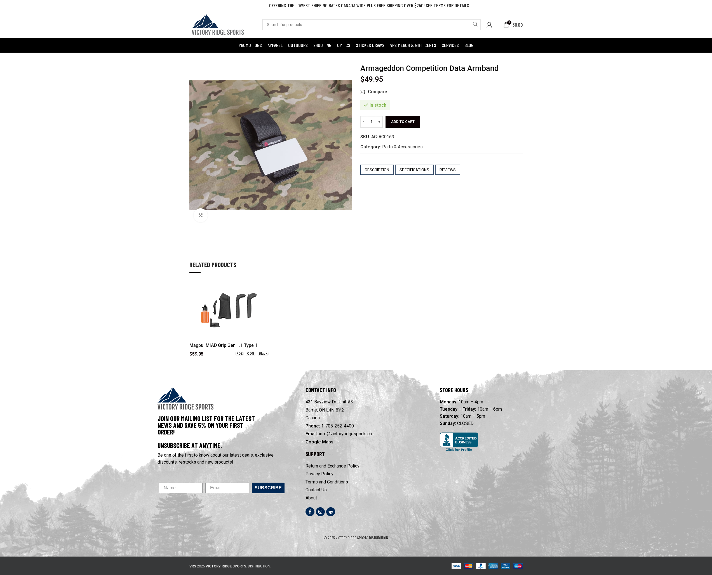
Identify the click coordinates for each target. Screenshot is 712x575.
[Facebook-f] (310, 511)
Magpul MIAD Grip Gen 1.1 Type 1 (223, 345)
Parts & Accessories (402, 146)
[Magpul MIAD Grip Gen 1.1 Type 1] (229, 310)
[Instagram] (320, 511)
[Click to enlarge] (201, 215)
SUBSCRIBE (268, 487)
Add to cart (403, 122)
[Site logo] (217, 24)
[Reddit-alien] (330, 511)
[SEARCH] (475, 24)
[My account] (489, 24)
